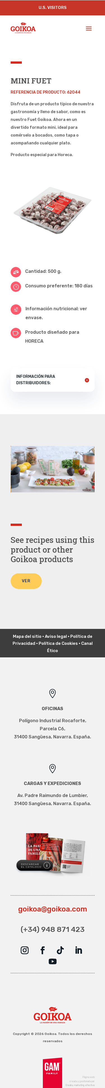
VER (26, 581)
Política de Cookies (58, 643)
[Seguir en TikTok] (60, 950)
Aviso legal (56, 636)
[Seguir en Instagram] (24, 950)
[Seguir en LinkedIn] (78, 950)
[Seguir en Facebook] (42, 950)
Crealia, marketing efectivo (80, 1085)
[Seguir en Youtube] (52, 961)
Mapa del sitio (27, 636)
